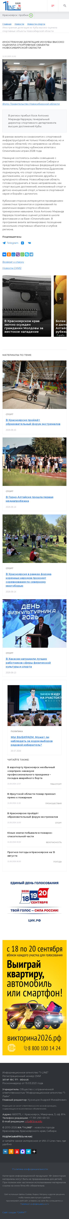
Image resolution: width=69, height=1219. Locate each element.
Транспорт (56, 784)
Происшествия (53, 803)
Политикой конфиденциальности (34, 1204)
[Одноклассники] (9, 254)
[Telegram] (31, 254)
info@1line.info (33, 1121)
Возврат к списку (13, 262)
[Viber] (18, 254)
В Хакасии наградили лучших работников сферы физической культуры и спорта (28, 662)
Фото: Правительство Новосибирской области (31, 104)
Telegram (12, 243)
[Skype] (27, 254)
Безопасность (54, 842)
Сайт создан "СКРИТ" (14, 1212)
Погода (57, 862)
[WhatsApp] (22, 254)
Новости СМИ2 (11, 268)
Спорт (9, 414)
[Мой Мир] (13, 254)
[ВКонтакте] (4, 254)
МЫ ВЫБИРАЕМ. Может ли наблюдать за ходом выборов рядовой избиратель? (32, 741)
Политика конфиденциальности (30, 1169)
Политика (17, 731)
